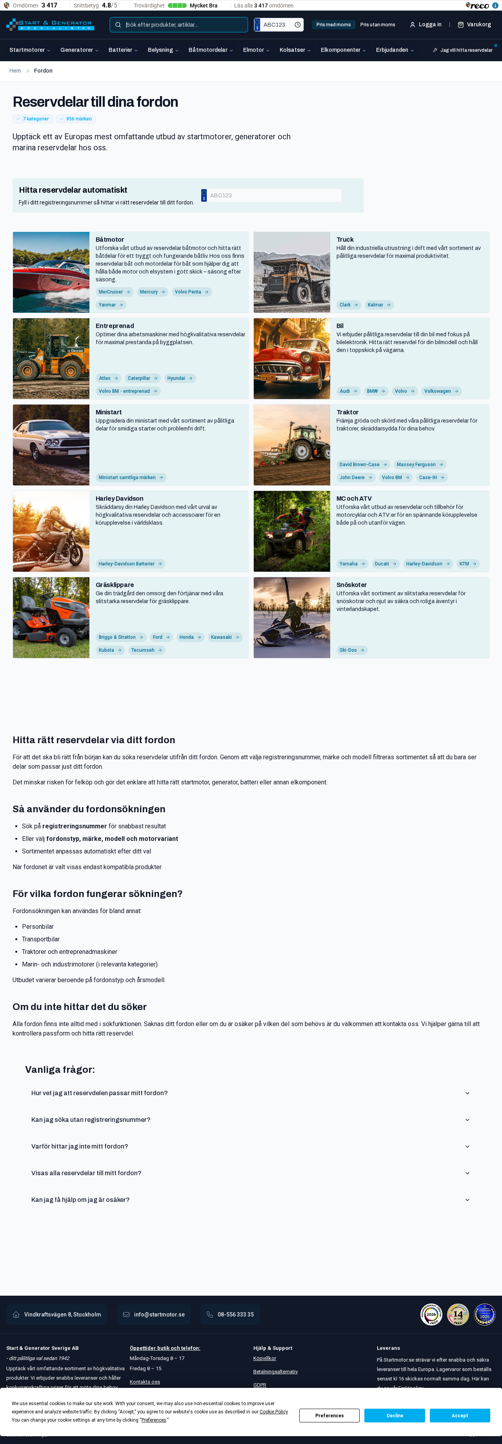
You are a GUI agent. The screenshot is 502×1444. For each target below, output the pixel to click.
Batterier (120, 50)
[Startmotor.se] (50, 25)
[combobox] (178, 25)
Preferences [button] (154, 1420)
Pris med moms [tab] (333, 24)
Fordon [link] (43, 71)
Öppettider (143, 1348)
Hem (15, 71)
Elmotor (253, 50)
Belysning (160, 50)
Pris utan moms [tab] (377, 24)
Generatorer (76, 50)
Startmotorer (27, 50)
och (174, 1348)
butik (163, 1348)
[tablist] (356, 25)
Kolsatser (292, 50)
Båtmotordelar (208, 50)
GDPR (259, 1385)
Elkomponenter (340, 50)
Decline (395, 1415)
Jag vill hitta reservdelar (466, 50)
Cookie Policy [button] (273, 1412)
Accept (460, 1415)
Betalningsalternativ (275, 1372)
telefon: (190, 1348)
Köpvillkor (264, 1358)
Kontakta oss (145, 1382)
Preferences (329, 1415)
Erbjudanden (392, 50)
